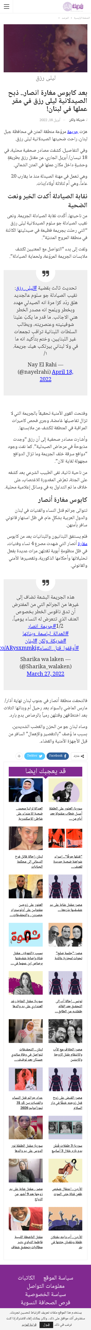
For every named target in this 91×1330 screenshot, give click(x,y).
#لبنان (31, 641)
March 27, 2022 (45, 674)
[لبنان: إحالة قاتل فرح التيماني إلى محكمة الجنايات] (26, 838)
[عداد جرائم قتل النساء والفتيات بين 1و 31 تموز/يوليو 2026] (26, 1079)
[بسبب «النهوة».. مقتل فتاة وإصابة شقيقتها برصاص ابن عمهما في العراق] (26, 935)
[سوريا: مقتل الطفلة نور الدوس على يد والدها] (26, 1128)
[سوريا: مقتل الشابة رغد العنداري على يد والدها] (26, 983)
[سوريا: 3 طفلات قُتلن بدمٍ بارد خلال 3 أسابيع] (66, 1128)
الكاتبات (26, 1278)
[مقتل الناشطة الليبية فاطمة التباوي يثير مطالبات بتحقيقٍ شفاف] (26, 1219)
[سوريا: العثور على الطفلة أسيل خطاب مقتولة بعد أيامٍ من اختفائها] (66, 790)
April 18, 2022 (57, 376)
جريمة (72, 132)
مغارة (82, 544)
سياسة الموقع (58, 1278)
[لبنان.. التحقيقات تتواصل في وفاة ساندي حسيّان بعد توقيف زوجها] (26, 1031)
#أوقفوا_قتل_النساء (59, 648)
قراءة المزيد (29, 1325)
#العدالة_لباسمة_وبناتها (46, 633)
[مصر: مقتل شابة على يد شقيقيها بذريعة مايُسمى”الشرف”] (66, 886)
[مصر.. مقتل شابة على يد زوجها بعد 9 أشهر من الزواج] (26, 1170)
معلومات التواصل (46, 1286)
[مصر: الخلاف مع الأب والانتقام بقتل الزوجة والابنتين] (66, 1031)
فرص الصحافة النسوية (45, 1303)
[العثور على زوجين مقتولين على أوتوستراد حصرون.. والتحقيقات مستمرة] (26, 886)
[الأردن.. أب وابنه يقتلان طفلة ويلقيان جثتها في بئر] (66, 1219)
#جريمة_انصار (42, 626)
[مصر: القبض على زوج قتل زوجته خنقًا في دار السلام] (66, 1079)
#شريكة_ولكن (52, 641)
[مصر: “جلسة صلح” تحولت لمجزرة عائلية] (66, 935)
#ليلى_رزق (26, 288)
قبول (46, 1325)
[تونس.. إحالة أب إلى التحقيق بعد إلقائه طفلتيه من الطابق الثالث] (66, 983)
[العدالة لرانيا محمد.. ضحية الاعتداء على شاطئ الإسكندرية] (26, 790)
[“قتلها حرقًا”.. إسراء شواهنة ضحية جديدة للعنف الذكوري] (66, 838)
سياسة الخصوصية (45, 1294)
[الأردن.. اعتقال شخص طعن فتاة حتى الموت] (66, 1170)
